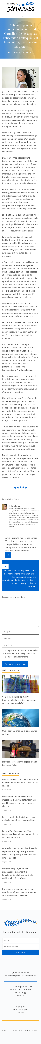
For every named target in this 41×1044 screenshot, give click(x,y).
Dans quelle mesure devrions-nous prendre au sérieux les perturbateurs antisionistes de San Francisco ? (19, 892)
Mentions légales (20, 1009)
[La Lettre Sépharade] (20, 6)
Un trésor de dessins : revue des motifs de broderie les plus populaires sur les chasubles (20, 782)
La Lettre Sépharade (16, 1031)
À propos (20, 1006)
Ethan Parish (27, 52)
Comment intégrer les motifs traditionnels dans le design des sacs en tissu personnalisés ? (19, 700)
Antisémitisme (12, 499)
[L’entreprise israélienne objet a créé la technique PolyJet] (20, 756)
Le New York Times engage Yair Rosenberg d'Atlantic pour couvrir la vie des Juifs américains (20, 834)
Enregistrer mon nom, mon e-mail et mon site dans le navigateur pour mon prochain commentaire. (21, 653)
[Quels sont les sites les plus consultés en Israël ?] (20, 725)
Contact (20, 1012)
